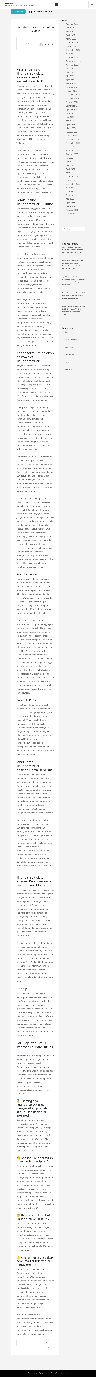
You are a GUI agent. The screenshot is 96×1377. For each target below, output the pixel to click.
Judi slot (69, 369)
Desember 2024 (73, 94)
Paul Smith (49, 44)
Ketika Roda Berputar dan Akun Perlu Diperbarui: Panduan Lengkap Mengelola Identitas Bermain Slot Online (72, 264)
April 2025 (70, 79)
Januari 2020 (71, 213)
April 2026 (70, 35)
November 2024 (73, 98)
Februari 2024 (72, 132)
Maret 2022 (71, 206)
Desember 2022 (73, 184)
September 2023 (73, 150)
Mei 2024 (70, 120)
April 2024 (70, 124)
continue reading (29, 1343)
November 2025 (73, 53)
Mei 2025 (70, 76)
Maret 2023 (71, 173)
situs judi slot (71, 339)
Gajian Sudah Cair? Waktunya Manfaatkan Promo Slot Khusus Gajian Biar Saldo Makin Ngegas (72, 249)
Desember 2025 (73, 50)
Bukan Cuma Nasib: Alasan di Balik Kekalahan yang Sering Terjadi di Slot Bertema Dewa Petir (73, 295)
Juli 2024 (69, 113)
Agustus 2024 (72, 109)
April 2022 (70, 202)
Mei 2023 (70, 165)
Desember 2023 (73, 139)
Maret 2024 (71, 128)
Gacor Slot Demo (48, 1343)
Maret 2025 (71, 83)
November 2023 (73, 143)
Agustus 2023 (72, 154)
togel (67, 362)
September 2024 (73, 106)
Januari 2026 (71, 46)
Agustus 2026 (72, 24)
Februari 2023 (72, 176)
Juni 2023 (70, 161)
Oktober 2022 (72, 191)
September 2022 (73, 195)
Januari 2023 (71, 180)
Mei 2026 (70, 31)
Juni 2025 (70, 72)
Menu (92, 4)
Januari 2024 (71, 135)
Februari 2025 (72, 87)
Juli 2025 (69, 68)
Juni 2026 (70, 27)
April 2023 (70, 169)
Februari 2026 (72, 42)
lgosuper (69, 347)
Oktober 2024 (72, 102)
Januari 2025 (71, 91)
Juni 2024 (70, 117)
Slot (66, 332)
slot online (69, 354)
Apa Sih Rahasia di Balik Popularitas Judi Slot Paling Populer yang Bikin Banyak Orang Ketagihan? (73, 280)
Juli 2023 (69, 158)
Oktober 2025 (72, 57)
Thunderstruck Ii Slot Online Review (35, 29)
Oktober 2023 (72, 146)
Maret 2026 (71, 39)
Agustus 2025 (72, 65)
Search (84, 4)
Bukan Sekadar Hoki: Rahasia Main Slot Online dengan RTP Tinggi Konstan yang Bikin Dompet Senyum (73, 310)
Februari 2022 (72, 210)
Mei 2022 (70, 199)
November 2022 (73, 187)
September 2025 (73, 61)
